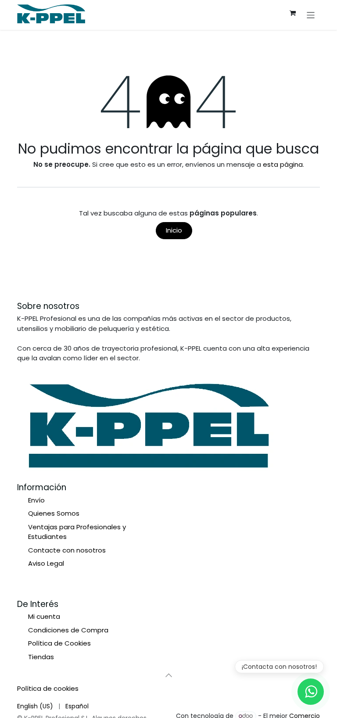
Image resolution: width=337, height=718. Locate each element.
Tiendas (41, 656)
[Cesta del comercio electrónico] (292, 13)
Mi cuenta (44, 616)
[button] (168, 675)
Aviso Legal (46, 563)
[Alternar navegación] (310, 14)
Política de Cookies (59, 643)
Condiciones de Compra (68, 630)
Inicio (174, 230)
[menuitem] (35, 706)
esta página (283, 164)
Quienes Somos (53, 513)
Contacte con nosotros (67, 550)
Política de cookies (48, 688)
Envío (36, 500)
